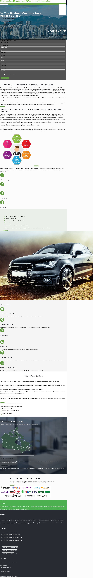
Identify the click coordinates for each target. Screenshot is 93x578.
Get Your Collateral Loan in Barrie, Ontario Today (11, 534)
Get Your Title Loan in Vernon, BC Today (9, 553)
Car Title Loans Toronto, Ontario (8, 552)
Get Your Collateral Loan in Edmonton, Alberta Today (12, 540)
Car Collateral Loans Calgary (7, 538)
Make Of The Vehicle (4, 45)
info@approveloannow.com (6, 567)
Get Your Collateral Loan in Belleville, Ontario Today (11, 535)
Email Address (4, 62)
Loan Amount (3, 68)
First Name (3, 55)
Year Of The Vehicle (4, 42)
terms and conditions (13, 74)
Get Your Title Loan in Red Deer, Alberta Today (10, 550)
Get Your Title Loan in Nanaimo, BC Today (10, 549)
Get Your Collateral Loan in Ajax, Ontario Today (11, 532)
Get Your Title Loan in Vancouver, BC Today (10, 546)
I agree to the (11, 74)
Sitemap (3, 572)
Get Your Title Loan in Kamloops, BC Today (10, 547)
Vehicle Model (3, 52)
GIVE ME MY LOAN (4, 78)
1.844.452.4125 (3, 500)
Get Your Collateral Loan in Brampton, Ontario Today (12, 537)
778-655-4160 (57, 30)
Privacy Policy (4, 569)
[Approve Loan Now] (25, 1)
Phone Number (4, 65)
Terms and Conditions (6, 571)
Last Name (3, 58)
